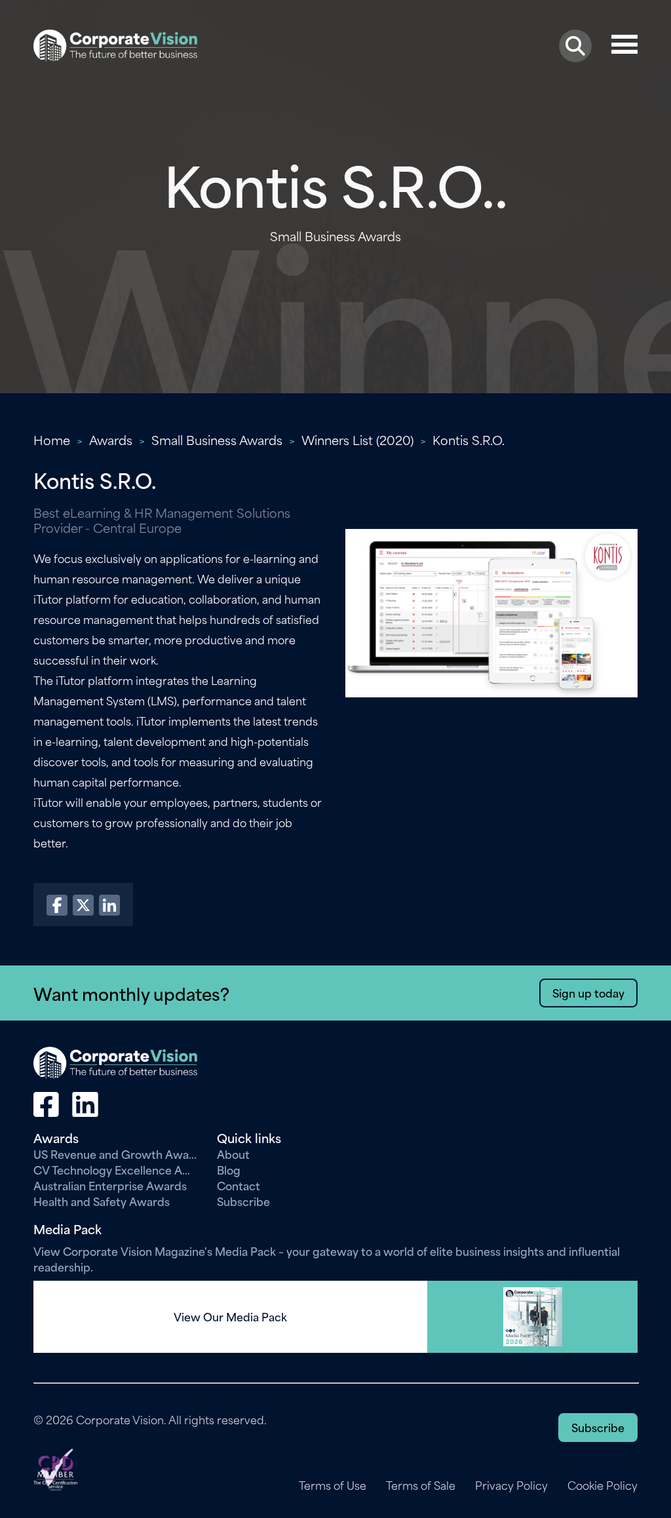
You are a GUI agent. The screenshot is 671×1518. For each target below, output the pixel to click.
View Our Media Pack (230, 1316)
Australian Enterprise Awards (110, 1185)
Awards (110, 439)
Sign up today (588, 992)
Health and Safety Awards (101, 1201)
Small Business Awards (216, 439)
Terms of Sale (420, 1485)
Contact (238, 1185)
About (233, 1153)
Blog (228, 1169)
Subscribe (243, 1201)
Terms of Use (332, 1485)
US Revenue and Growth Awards (115, 1153)
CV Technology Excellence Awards (115, 1169)
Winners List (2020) (357, 439)
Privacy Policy (511, 1485)
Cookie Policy (602, 1485)
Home (51, 439)
